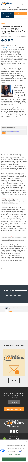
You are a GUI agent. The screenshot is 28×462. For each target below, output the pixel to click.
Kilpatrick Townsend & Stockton (13, 46)
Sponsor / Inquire (14, 409)
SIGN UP (14, 380)
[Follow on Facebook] (11, 431)
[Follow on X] (14, 431)
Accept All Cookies (14, 459)
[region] (14, 451)
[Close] (26, 441)
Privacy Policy (18, 451)
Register (14, 402)
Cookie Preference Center (14, 454)
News (3, 23)
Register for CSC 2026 (7, 15)
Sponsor (20, 14)
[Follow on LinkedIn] (17, 431)
